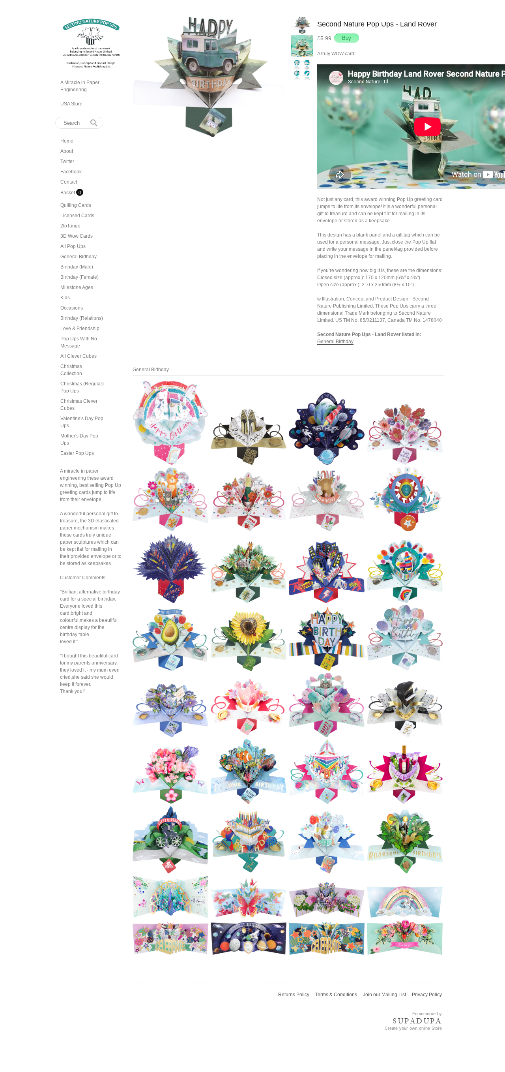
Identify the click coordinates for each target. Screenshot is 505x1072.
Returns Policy (293, 994)
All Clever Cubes (78, 356)
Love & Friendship (79, 328)
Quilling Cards (75, 205)
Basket (68, 192)
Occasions (71, 308)
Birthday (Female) (79, 277)
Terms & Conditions (336, 994)
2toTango (70, 226)
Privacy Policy (427, 994)
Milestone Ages (76, 287)
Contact (68, 182)
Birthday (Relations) (81, 318)
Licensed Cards (77, 215)
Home (66, 141)
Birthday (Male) (76, 267)
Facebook (71, 172)
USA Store (71, 104)
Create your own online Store (413, 1028)
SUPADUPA (417, 1021)
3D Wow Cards (76, 236)
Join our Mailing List (384, 994)
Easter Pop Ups (77, 453)
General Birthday (78, 256)
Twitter (67, 161)
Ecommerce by (427, 1013)
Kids (65, 297)
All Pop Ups (73, 246)
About (66, 151)
